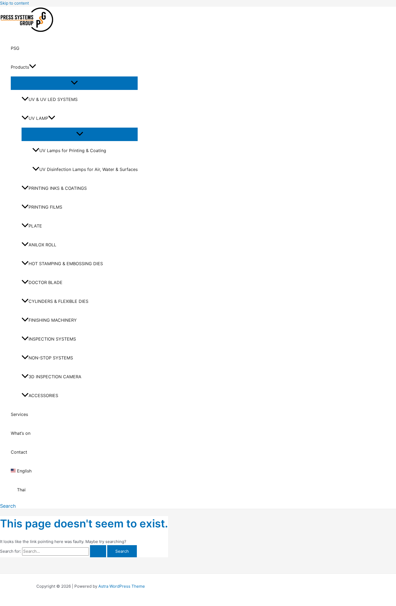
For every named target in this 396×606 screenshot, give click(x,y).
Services (19, 414)
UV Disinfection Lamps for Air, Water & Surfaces (88, 169)
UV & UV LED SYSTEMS (53, 99)
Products (20, 67)
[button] (32, 67)
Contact (19, 452)
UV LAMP (38, 118)
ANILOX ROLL (42, 244)
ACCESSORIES (43, 395)
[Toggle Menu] (74, 82)
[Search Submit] (98, 551)
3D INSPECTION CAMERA (55, 376)
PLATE (35, 226)
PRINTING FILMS (45, 207)
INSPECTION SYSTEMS (52, 339)
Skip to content (14, 3)
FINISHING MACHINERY (53, 320)
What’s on (20, 433)
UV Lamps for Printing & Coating (72, 150)
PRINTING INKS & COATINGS (58, 188)
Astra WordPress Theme (121, 586)
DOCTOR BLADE (45, 282)
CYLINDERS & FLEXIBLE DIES (58, 301)
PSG (15, 48)
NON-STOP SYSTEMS (51, 357)
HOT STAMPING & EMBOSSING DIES (66, 263)
